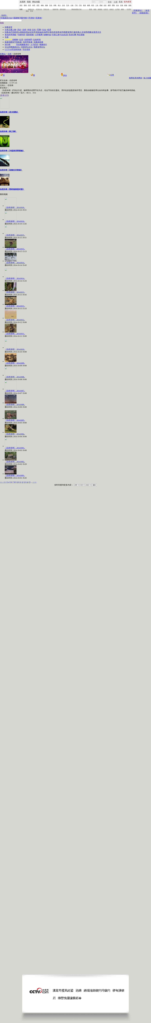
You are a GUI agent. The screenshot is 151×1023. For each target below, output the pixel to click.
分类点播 (8, 30)
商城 (101, 5)
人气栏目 (34, 45)
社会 (44, 30)
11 (20, 482)
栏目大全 (39, 9)
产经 (76, 5)
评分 (65, 75)
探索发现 (24, 32)
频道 (27, 11)
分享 (112, 75)
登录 (110, 2)
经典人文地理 (81, 32)
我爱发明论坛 (39, 47)
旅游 (84, 5)
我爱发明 (67, 32)
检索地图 (8, 42)
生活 (21, 40)
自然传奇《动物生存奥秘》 (11, 170)
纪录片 (106, 9)
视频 (29, 2)
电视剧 (100, 9)
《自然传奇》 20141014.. (15, 263)
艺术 (67, 5)
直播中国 (55, 9)
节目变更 (26, 49)
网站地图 (36, 2)
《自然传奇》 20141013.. (15, 292)
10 (18, 482)
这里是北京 (96, 32)
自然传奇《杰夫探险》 (9, 112)
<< (1, 482)
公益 (72, 5)
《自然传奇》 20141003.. (15, 448)
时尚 (92, 5)
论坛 (117, 5)
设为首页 (127, 2)
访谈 (121, 5)
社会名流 (64, 35)
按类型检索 (27, 42)
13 (25, 482)
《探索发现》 (143, 13)
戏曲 (46, 5)
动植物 (15, 40)
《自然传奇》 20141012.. (15, 320)
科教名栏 (8, 32)
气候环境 (21, 35)
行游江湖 (55, 35)
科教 (55, 5)
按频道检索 (38, 42)
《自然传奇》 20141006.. (15, 405)
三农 (96, 5)
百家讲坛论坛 (26, 47)
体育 (33, 5)
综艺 (38, 5)
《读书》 (4, 15)
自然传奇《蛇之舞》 (8, 131)
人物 (14, 30)
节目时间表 (16, 49)
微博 (109, 5)
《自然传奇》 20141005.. (15, 420)
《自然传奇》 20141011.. (15, 334)
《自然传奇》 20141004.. (15, 434)
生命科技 (37, 40)
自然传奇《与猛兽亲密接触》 (12, 151)
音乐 (50, 5)
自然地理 (28, 40)
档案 (89, 32)
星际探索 (30, 35)
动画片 (111, 9)
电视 (21, 9)
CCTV (129, 9)
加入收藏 (147, 78)
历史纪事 (72, 35)
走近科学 (32, 32)
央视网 (22, 2)
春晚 (42, 5)
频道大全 (31, 9)
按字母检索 (17, 42)
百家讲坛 (16, 32)
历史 (19, 30)
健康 (88, 5)
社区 (105, 5)
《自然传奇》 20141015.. (15, 235)
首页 (21, 5)
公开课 (117, 9)
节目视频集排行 (22, 45)
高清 (90, 9)
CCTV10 (8, 49)
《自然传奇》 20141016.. (15, 207)
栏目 (31, 11)
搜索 (2, 23)
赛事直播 (62, 9)
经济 (29, 5)
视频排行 (43, 45)
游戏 (129, 5)
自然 (24, 30)
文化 (63, 5)
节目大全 (46, 9)
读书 (61, 32)
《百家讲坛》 (137, 10)
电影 (95, 9)
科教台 (3, 54)
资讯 (6, 35)
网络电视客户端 (76, 9)
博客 (113, 5)
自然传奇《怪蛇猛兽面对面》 (12, 189)
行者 (74, 32)
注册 (115, 2)
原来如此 (40, 32)
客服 (121, 2)
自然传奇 (55, 32)
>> (35, 482)
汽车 (80, 5)
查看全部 (4, 95)
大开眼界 (39, 35)
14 (27, 482)
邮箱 (125, 5)
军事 (39, 30)
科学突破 (12, 35)
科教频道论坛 (14, 47)
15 (29, 482)
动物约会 (47, 35)
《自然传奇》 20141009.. (15, 363)
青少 (59, 5)
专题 (6, 37)
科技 (29, 30)
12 (22, 482)
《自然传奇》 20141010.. (15, 349)
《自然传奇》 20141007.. (15, 391)
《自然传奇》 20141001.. (15, 475)
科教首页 (8, 27)
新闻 (25, 5)
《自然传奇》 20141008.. (15, 377)
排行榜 (7, 45)
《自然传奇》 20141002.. (15, 462)
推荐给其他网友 (135, 78)
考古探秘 (80, 35)
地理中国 (47, 32)
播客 (122, 9)
